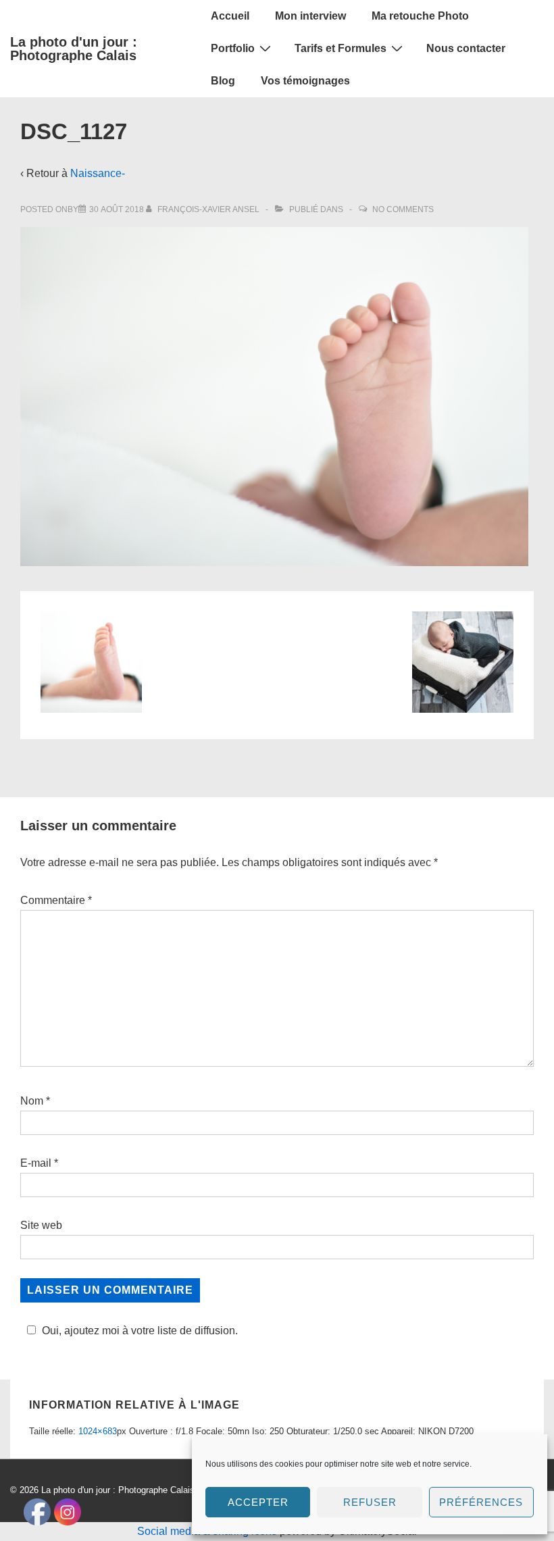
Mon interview (310, 16)
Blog (223, 80)
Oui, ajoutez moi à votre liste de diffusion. (140, 1330)
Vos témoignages (305, 80)
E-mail (35, 1163)
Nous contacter (465, 48)
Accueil (230, 16)
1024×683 (97, 1431)
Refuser (370, 1502)
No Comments (403, 209)
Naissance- (97, 173)
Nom (31, 1101)
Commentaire (56, 900)
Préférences (481, 1502)
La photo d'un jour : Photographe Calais (73, 48)
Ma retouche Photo (420, 16)
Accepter (258, 1502)
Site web (41, 1225)
